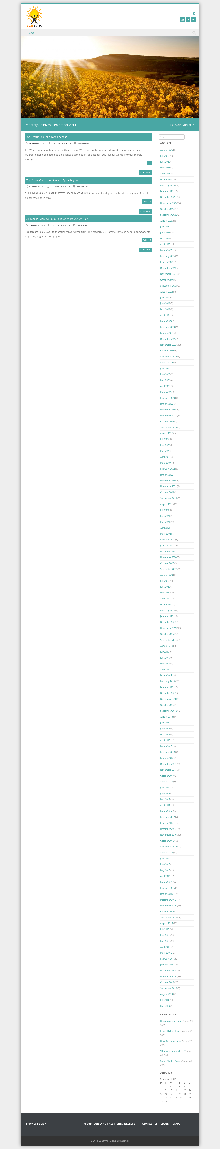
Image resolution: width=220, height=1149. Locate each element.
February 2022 (167, 468)
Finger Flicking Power (171, 1031)
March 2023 (166, 391)
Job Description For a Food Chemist (46, 137)
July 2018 (164, 722)
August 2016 (166, 852)
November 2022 (168, 415)
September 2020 (168, 569)
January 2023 (166, 403)
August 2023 (166, 362)
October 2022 (167, 421)
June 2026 (165, 161)
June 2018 (165, 728)
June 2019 (165, 657)
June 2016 (165, 864)
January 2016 (166, 893)
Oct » (181, 1105)
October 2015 (167, 911)
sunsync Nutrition (63, 143)
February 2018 (167, 752)
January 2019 (166, 687)
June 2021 (165, 515)
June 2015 (165, 935)
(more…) (147, 201)
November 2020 (168, 557)
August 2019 (166, 645)
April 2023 (165, 386)
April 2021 (165, 527)
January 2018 (166, 757)
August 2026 (166, 149)
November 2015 (168, 905)
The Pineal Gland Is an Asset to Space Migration (53, 180)
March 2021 (166, 533)
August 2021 (166, 504)
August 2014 (166, 994)
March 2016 (166, 882)
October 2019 (167, 634)
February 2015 (167, 958)
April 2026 (165, 173)
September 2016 (168, 846)
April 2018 (165, 740)
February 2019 (167, 681)
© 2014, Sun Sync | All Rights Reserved (110, 1140)
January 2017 (166, 823)
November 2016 (168, 834)
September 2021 (168, 498)
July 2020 (164, 580)
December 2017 (168, 763)
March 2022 (166, 462)
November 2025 (168, 203)
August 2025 (166, 220)
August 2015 (166, 923)
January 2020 (166, 616)
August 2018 (166, 716)
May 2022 (165, 451)
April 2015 (165, 946)
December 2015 (168, 899)
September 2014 (168, 988)
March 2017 (166, 811)
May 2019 (165, 663)
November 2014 (168, 976)
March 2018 (166, 746)
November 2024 (168, 273)
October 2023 (167, 350)
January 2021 (166, 545)
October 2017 (167, 775)
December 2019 (168, 622)
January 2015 (166, 964)
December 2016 (168, 828)
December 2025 (168, 197)
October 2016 (167, 840)
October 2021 (167, 492)
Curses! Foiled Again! (170, 1060)
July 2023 (164, 368)
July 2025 (164, 226)
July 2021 (164, 510)
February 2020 (167, 610)
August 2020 (166, 574)
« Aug (163, 1105)
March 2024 (166, 321)
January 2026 (166, 191)
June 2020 (165, 586)
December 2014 (168, 970)
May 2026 (165, 167)
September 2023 (168, 356)
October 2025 (167, 208)
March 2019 (166, 675)
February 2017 (167, 817)
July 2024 (164, 297)
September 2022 (168, 427)
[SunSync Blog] (34, 16)
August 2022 (166, 433)
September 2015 (168, 917)
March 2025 (166, 250)
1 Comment (82, 225)
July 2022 (164, 439)
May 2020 (165, 592)
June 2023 (165, 374)
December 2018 (168, 693)
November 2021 (168, 486)
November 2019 (168, 628)
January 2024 (166, 332)
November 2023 (168, 344)
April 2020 (165, 598)
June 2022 (165, 445)
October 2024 (167, 279)
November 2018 (168, 698)
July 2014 (164, 1000)
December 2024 (168, 268)
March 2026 (166, 179)
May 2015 (165, 941)
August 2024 (166, 291)
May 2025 (165, 238)
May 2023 (165, 380)
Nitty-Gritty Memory (170, 1041)
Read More (145, 172)
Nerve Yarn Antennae (171, 1021)
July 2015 (164, 929)
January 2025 (166, 262)
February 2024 (167, 327)
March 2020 (166, 604)
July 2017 (164, 787)
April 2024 (165, 315)
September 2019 (168, 640)
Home (31, 33)
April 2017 (165, 805)
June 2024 (165, 303)
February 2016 (167, 887)
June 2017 (165, 793)
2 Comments (83, 143)
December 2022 (168, 409)
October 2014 (167, 982)
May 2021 (165, 521)
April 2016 (165, 876)
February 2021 (167, 539)
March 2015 (166, 952)
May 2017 (165, 799)
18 (175, 1094)
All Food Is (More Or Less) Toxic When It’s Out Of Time (57, 218)
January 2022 (166, 474)
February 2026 (167, 185)
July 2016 (164, 858)
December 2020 (168, 551)
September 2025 (168, 214)
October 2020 (167, 563)
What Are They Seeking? (172, 1051)
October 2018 (167, 704)
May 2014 (165, 1006)
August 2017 (166, 781)
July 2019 (164, 651)
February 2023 (167, 397)
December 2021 (168, 480)
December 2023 (168, 338)
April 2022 (165, 456)
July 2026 (164, 155)
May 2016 (165, 870)
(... (150, 163)
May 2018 (165, 734)
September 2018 (168, 710)
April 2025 (165, 244)
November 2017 (168, 769)
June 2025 (165, 232)
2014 (178, 124)
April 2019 (165, 669)
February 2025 (167, 256)
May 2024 (165, 309)
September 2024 (168, 285)
